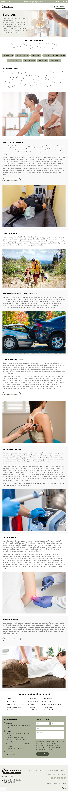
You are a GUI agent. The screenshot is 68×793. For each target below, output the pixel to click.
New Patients (39, 770)
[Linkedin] (64, 1)
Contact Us (62, 774)
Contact (9, 752)
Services (48, 770)
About (31, 770)
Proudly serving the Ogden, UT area (34, 1)
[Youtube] (66, 1)
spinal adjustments (51, 74)
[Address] (5, 723)
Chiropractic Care (8, 55)
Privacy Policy (51, 774)
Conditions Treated (59, 770)
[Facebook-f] (56, 1)
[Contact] (5, 751)
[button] (51, 6)
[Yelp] (61, 1)
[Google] (59, 1)
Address (9, 723)
